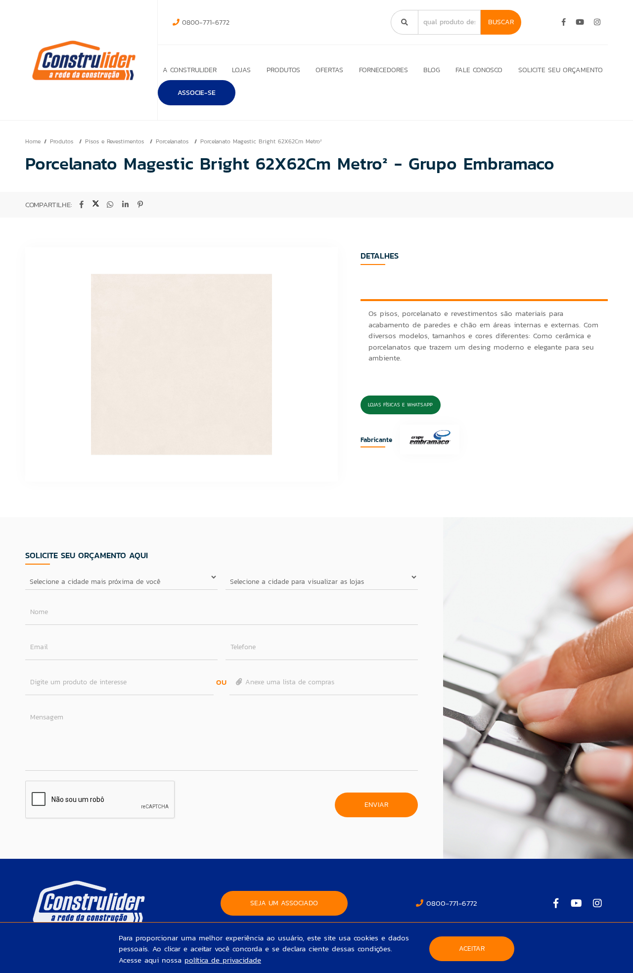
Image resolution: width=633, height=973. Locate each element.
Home (33, 141)
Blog (431, 70)
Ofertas (329, 70)
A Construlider (190, 70)
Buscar (501, 22)
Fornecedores (383, 70)
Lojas (241, 70)
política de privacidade (222, 960)
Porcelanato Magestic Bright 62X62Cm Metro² (261, 141)
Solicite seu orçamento (560, 70)
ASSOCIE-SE (197, 93)
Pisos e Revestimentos (115, 141)
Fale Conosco (478, 70)
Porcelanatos (173, 141)
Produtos (283, 70)
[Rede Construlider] (83, 60)
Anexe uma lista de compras (288, 682)
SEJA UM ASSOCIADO (284, 903)
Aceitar (472, 948)
